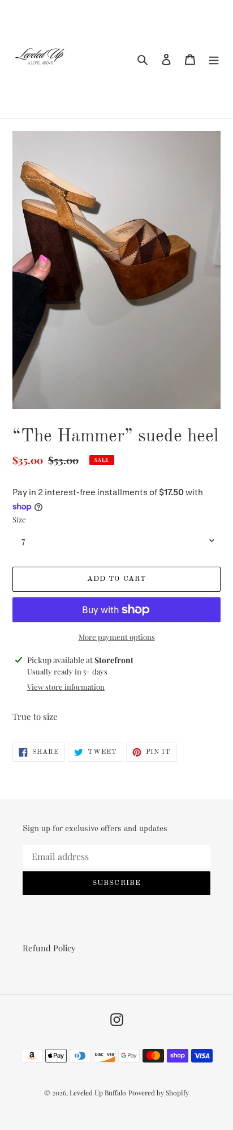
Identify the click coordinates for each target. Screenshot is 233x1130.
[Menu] (214, 59)
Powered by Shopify (158, 1092)
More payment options (117, 637)
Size (19, 519)
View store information (66, 687)
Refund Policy (49, 948)
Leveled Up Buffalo (98, 1092)
